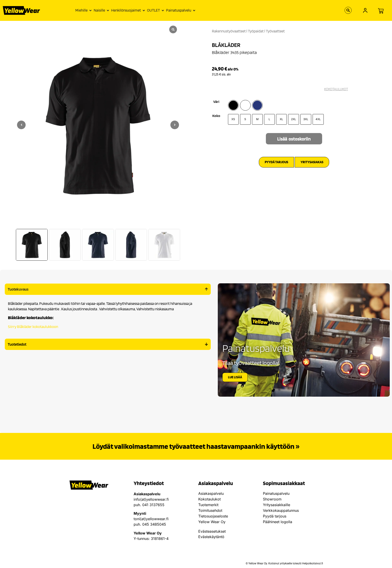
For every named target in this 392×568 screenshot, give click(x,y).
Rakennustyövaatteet (229, 31)
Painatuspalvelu (276, 493)
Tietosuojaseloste (213, 516)
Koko (216, 116)
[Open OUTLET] (162, 10)
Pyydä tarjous (274, 516)
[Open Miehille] (90, 10)
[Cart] (381, 11)
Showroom (272, 499)
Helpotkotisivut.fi (312, 563)
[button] (174, 125)
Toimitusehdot (210, 510)
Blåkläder (226, 44)
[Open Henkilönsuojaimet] (143, 10)
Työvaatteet (275, 31)
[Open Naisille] (108, 10)
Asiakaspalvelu (211, 493)
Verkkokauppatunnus (281, 510)
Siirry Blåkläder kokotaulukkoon (33, 326)
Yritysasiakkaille (276, 504)
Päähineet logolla (277, 521)
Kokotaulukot (209, 499)
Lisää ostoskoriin (294, 139)
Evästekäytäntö (211, 536)
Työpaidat (256, 31)
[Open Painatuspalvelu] (194, 10)
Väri (216, 102)
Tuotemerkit (208, 504)
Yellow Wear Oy (211, 521)
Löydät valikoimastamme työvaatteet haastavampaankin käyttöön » (196, 446)
